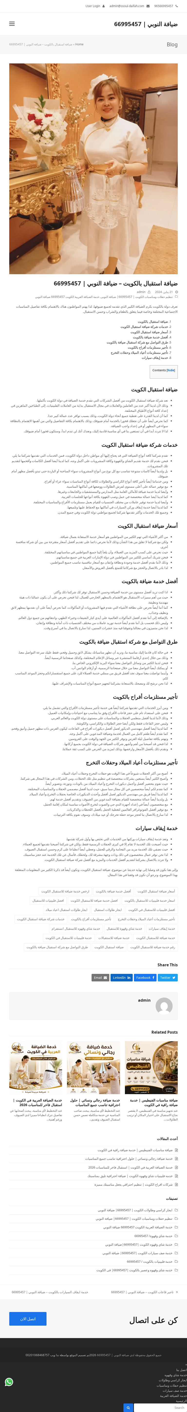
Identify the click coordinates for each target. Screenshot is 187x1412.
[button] (12, 24)
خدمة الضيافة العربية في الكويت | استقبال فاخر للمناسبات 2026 (37, 1102)
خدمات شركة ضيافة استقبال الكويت (140, 444)
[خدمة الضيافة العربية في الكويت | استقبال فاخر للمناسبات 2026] (35, 1067)
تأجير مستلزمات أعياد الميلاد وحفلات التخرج (132, 762)
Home (79, 44)
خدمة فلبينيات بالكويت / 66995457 (149, 1261)
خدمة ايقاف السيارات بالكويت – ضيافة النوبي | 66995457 (50, 1292)
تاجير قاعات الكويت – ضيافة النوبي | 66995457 (144, 1292)
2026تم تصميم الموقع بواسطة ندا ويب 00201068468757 (61, 1355)
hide (171, 370)
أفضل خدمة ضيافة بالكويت (150, 581)
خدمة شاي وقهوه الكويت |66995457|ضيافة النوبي (138, 1244)
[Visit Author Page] (164, 1005)
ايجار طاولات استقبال (108, 910)
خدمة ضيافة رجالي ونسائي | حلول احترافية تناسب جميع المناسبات (95, 1102)
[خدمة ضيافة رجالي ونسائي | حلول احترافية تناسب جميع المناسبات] (93, 1067)
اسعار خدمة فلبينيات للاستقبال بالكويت (149, 900)
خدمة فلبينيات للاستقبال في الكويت (69, 938)
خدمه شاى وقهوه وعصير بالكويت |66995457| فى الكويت (134, 1270)
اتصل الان (28, 1318)
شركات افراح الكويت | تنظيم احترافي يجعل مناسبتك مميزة (133, 1184)
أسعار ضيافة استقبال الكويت (148, 525)
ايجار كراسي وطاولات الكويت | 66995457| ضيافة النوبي (135, 1210)
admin (141, 292)
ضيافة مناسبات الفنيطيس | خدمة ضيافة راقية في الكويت (154, 1102)
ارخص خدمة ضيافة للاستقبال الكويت (65, 891)
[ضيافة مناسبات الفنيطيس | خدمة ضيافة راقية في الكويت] (151, 1067)
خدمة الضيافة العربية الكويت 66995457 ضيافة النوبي (67, 297)
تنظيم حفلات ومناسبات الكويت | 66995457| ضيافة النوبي (137, 297)
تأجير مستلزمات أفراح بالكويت (145, 696)
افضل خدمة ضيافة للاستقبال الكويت (94, 900)
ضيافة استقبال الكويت (154, 389)
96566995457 (163, 6)
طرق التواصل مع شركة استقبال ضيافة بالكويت (128, 641)
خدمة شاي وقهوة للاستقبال (124, 928)
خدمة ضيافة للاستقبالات (114, 938)
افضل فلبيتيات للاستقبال (48, 900)
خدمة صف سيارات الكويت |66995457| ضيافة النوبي (137, 1253)
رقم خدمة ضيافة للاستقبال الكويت (152, 947)
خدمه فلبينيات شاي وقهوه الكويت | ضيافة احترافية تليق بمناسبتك (130, 1176)
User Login (92, 6)
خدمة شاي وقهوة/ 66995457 (153, 1236)
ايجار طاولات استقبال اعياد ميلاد (66, 910)
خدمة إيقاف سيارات (157, 828)
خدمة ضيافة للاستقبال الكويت (155, 938)
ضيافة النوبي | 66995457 (146, 24)
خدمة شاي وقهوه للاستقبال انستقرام (76, 928)
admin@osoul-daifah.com (127, 6)
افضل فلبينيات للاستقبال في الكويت (151, 910)
